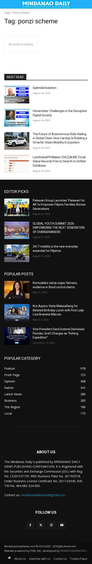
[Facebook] (30, 525)
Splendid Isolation (44, 88)
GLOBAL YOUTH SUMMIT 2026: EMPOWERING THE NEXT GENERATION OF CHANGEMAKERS (59, 228)
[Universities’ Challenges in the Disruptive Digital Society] (16, 118)
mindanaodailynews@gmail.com (43, 495)
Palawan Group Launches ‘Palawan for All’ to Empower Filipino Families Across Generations (59, 204)
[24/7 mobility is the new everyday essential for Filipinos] (16, 253)
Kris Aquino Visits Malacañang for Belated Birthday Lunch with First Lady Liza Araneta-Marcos (58, 310)
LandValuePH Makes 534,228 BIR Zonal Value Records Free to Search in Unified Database (59, 161)
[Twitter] (41, 525)
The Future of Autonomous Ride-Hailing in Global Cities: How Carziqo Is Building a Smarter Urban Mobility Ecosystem (60, 138)
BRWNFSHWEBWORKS (73, 551)
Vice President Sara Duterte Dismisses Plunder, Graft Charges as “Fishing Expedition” (59, 333)
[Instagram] (51, 525)
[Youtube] (62, 525)
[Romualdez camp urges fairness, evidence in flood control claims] (16, 289)
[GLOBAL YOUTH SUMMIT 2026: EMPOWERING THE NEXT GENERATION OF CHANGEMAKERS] (16, 230)
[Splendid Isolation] (16, 94)
